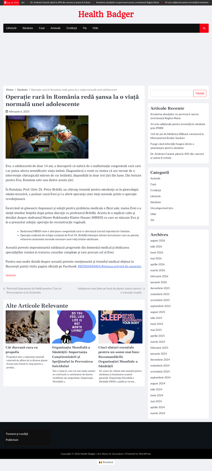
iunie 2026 (156, 252)
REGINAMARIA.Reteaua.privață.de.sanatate (109, 266)
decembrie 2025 (160, 288)
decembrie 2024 (160, 359)
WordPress (145, 453)
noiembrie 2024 (160, 365)
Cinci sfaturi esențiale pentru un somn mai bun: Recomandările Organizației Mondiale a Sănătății (119, 356)
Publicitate (12, 440)
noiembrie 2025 (159, 294)
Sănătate (28, 28)
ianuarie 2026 (158, 282)
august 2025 (157, 312)
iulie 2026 (156, 246)
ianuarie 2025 (158, 353)
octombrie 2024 (160, 371)
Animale (55, 28)
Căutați (200, 93)
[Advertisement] (106, 59)
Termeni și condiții (17, 434)
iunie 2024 (156, 395)
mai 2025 (156, 330)
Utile (95, 28)
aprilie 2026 (157, 264)
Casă (42, 28)
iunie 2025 (156, 324)
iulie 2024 (156, 389)
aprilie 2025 (157, 336)
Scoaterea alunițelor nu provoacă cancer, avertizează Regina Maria (120, 2)
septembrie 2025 (160, 306)
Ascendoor (118, 453)
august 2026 (157, 240)
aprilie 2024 (157, 407)
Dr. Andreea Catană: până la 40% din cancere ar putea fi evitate (53, 2)
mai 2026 (156, 258)
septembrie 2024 (160, 377)
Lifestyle (11, 28)
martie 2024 (157, 413)
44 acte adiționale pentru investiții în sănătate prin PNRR (185, 2)
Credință (71, 28)
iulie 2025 (156, 318)
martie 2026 (157, 270)
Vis (85, 28)
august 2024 (157, 383)
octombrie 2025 (160, 300)
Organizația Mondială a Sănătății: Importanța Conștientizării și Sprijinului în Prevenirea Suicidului (72, 356)
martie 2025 (157, 341)
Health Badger (106, 14)
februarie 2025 (159, 347)
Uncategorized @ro (161, 208)
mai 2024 (156, 401)
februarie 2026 (159, 276)
